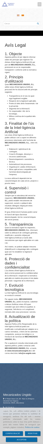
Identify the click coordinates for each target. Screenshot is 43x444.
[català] (23, 15)
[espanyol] (18, 15)
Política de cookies (32, 427)
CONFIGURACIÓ (13, 433)
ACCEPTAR (21, 440)
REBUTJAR (32, 433)
